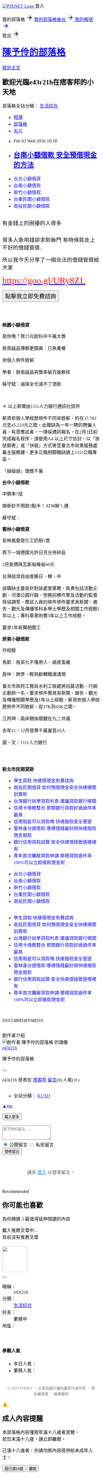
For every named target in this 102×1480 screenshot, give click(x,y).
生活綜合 (49, 106)
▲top (7, 1105)
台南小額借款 (27, 185)
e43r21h (9, 1047)
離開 (32, 1469)
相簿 (18, 117)
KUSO (43, 1095)
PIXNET (26, 1388)
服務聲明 (61, 1394)
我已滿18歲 (14, 1469)
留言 (52, 1080)
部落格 (20, 124)
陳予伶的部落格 (34, 52)
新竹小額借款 (27, 192)
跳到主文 (11, 67)
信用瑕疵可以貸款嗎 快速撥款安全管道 (53, 821)
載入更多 (12, 1117)
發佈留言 (12, 1151)
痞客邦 (39, 1080)
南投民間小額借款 (32, 206)
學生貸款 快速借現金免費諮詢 (44, 780)
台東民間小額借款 (32, 199)
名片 (18, 131)
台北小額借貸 (27, 178)
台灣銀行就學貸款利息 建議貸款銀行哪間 (55, 801)
